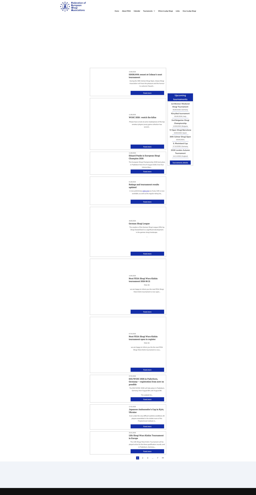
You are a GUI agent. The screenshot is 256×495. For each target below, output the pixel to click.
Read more (147, 93)
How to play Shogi (189, 11)
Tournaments (148, 11)
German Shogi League (139, 223)
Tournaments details (180, 162)
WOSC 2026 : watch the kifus (142, 117)
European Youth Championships (165, 480)
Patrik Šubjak (134, 491)
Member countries (128, 478)
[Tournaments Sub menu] (154, 11)
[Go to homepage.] (73, 7)
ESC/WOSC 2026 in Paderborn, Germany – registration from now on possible (146, 381)
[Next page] (162, 457)
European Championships (165, 478)
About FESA (126, 11)
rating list (145, 191)
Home (117, 11)
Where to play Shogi (165, 11)
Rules (128, 480)
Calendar (137, 11)
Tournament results (165, 475)
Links (178, 11)
